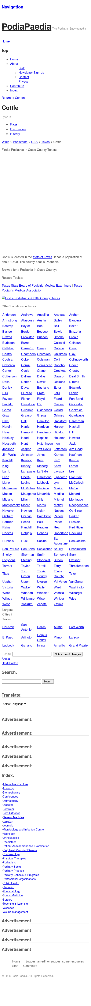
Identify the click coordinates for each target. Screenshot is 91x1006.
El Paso (26, 393)
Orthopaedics (11, 838)
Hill (71, 432)
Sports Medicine (13, 895)
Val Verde (60, 581)
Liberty (25, 477)
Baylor (25, 325)
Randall (26, 527)
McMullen (28, 488)
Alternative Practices (15, 784)
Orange (26, 516)
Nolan (41, 510)
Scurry (58, 548)
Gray (5, 415)
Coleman (43, 359)
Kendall (7, 460)
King (5, 465)
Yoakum (27, 604)
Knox (57, 465)
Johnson (27, 454)
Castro (7, 353)
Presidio (74, 521)
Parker (74, 516)
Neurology (9, 834)
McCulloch (76, 482)
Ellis (5, 393)
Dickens (59, 381)
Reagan (42, 527)
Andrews (27, 314)
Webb (6, 592)
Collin (57, 359)
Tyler (72, 573)
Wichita (59, 592)
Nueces (59, 510)
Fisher (25, 398)
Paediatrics (10, 842)
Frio (39, 404)
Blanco (7, 331)
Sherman (27, 554)
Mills (40, 499)
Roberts (42, 533)
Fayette (7, 398)
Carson (59, 348)
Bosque (42, 331)
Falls (57, 393)
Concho (59, 365)
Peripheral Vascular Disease (20, 850)
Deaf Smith (77, 376)
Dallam (26, 376)
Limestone (44, 477)
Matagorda (28, 493)
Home (14, 59)
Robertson (61, 533)
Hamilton (43, 421)
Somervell (61, 554)
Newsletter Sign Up (31, 72)
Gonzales (76, 409)
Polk (40, 521)
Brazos (7, 337)
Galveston (76, 404)
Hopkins (42, 437)
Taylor (25, 565)
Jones (41, 454)
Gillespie (27, 409)
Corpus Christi (42, 637)
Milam (25, 499)
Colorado (8, 365)
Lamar (73, 465)
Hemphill (27, 432)
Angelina (43, 314)
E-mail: (7, 654)
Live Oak (75, 477)
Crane (41, 370)
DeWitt (41, 381)
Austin (41, 320)
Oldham (7, 516)
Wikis (5, 141)
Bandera (75, 320)
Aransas (59, 314)
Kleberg (42, 465)
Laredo (74, 637)
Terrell (41, 565)
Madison (43, 488)
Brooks (59, 337)
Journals (8, 825)
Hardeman (76, 421)
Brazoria (75, 331)
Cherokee (44, 353)
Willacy (7, 598)
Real (57, 527)
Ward (57, 587)
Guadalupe (76, 415)
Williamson (28, 598)
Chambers (28, 353)
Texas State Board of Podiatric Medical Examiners (36, 285)
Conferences (10, 796)
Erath (40, 393)
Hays (6, 432)
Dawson (59, 376)
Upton (25, 581)
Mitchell (59, 499)
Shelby (7, 554)
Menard (74, 493)
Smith (41, 554)
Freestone (28, 404)
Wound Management (15, 912)
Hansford (60, 421)
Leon (5, 477)
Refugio (26, 533)
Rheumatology (11, 891)
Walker (26, 587)
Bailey (58, 320)
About (14, 63)
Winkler (59, 598)
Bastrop (7, 325)
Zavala (58, 604)
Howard (74, 437)
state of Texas (42, 257)
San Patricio (10, 548)
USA (34, 141)
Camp (41, 348)
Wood (6, 604)
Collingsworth (78, 359)
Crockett (60, 370)
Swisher (74, 560)
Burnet (25, 342)
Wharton (27, 592)
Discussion (18, 129)
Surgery (7, 899)
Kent (40, 460)
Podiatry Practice (13, 871)
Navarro (8, 510)
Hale (5, 421)
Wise (72, 598)
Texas (45, 141)
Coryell (7, 370)
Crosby (74, 370)
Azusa (6, 658)
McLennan (9, 488)
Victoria (7, 587)
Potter (58, 521)
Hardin (6, 426)
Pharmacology (11, 854)
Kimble (74, 460)
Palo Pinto (44, 516)
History (15, 133)
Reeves (7, 533)
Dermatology (10, 801)
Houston (59, 437)
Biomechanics (11, 792)
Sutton (58, 560)
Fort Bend (76, 398)
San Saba (28, 548)
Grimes (59, 415)
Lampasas (28, 471)
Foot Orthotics (11, 813)
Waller (41, 587)
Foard (58, 398)
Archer (74, 314)
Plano (58, 637)
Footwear (8, 809)
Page (13, 124)
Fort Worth (76, 627)
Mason (7, 493)
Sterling (26, 560)
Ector (57, 387)
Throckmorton (79, 565)
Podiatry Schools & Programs (21, 875)
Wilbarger (75, 592)
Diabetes (8, 805)
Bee (40, 325)
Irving (41, 645)
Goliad (58, 409)
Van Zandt (76, 581)
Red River (76, 527)
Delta (6, 381)
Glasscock (44, 409)
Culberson (9, 376)
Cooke (73, 365)
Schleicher (44, 548)
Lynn (57, 482)
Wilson (41, 598)
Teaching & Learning (15, 903)
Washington (77, 587)
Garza (6, 409)
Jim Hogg (76, 449)
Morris (41, 504)
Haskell (74, 426)
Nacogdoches (78, 504)
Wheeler (42, 592)
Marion (58, 488)
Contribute (17, 86)
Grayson (27, 415)
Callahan (8, 348)
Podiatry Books (12, 866)
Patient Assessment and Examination (26, 846)
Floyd (41, 398)
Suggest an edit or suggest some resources (54, 961)
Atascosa (27, 320)
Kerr (57, 460)
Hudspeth (9, 443)
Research (8, 887)
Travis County (42, 573)
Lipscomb (60, 477)
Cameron (27, 348)
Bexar (73, 325)
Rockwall (75, 533)
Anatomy (8, 788)
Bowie (58, 331)
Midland (7, 499)
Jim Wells (9, 454)
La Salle (42, 471)
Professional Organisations (19, 879)
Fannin (73, 393)
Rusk (25, 540)
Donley (7, 387)
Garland (26, 645)
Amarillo (59, 645)
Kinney (26, 465)
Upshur (7, 581)
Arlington (27, 637)
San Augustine (61, 540)
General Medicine (13, 817)
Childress (60, 353)
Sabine (42, 540)
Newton (26, 510)
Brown (73, 337)
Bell (56, 325)
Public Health (11, 883)
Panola (58, 516)
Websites (8, 908)
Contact (24, 77)
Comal (25, 365)
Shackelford (77, 548)
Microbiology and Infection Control (23, 829)
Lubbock (43, 482)
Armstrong (9, 320)
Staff (22, 68)
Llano (6, 482)
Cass (73, 348)
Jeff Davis (44, 449)
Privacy (23, 81)
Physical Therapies (14, 858)
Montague (76, 499)
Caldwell (59, 342)
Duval (25, 387)
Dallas (41, 376)
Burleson (8, 342)
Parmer (7, 521)
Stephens (8, 560)
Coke (25, 359)
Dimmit (74, 381)
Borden (26, 331)
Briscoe (42, 337)
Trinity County (59, 573)
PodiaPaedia (26, 26)
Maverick (43, 493)
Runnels (8, 540)
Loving (25, 482)
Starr (72, 554)
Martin (73, 488)
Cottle (25, 370)
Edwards (75, 387)
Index (14, 90)
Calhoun (75, 342)
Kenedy (26, 460)
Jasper (26, 449)
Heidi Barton (10, 663)
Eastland (43, 387)
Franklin (7, 404)
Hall (23, 421)
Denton (26, 381)
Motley (58, 504)
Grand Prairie (78, 645)
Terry (57, 565)
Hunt (24, 443)
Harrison (43, 426)
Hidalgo (59, 432)
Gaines (59, 404)
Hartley (59, 426)
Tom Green (25, 573)
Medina (59, 493)
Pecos (25, 521)
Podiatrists (20, 141)
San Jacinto (77, 540)
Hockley (8, 437)
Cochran (8, 359)
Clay (72, 353)
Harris (25, 426)
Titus (5, 573)
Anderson (9, 314)
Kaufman (75, 454)
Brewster (27, 337)
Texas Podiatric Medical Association (42, 287)
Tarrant (7, 565)
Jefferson (60, 449)
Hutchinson (45, 443)
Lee (71, 471)
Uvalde (42, 581)
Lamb (6, 471)
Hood (25, 437)
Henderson (44, 432)
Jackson (8, 449)
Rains (6, 527)
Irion (57, 443)
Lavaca (59, 471)
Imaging (7, 821)
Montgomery (11, 504)
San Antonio (26, 627)
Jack (72, 443)
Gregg (41, 415)
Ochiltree (75, 510)
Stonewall (43, 560)
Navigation (12, 7)
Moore (25, 504)
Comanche (44, 365)
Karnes (59, 454)
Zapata (42, 604)
